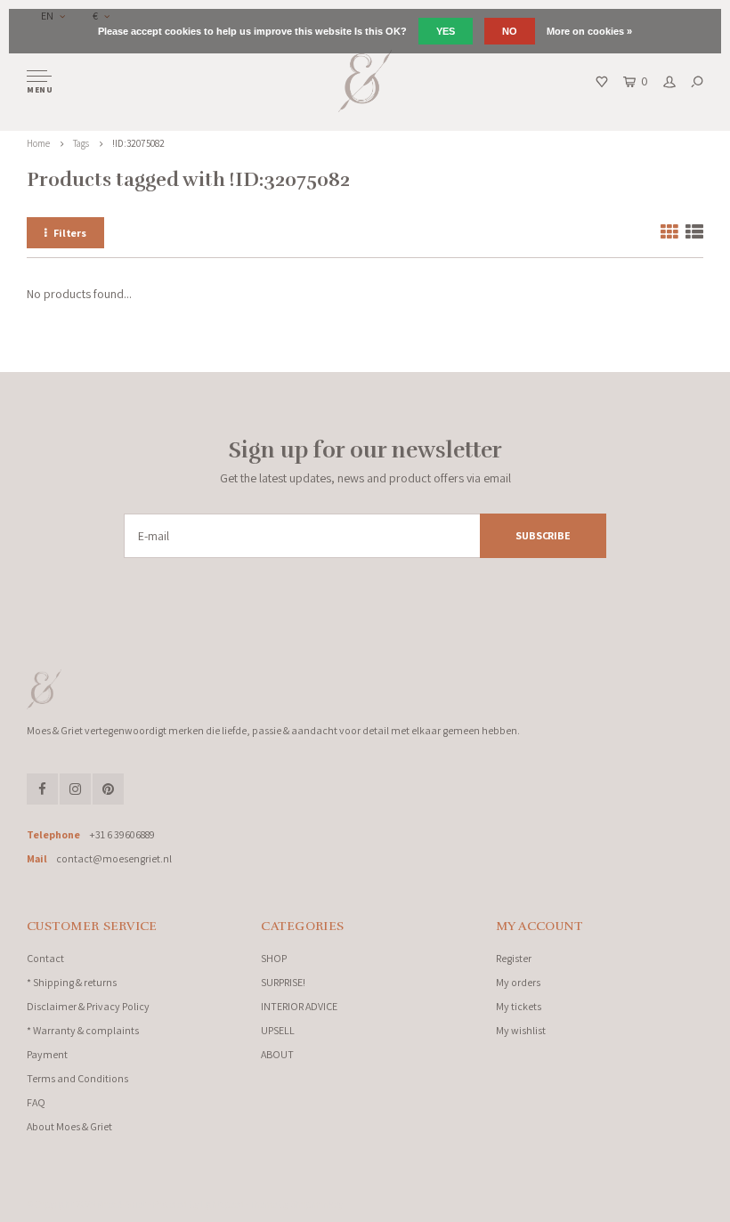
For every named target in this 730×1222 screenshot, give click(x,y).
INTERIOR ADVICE (299, 1006)
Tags (81, 143)
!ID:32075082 (138, 143)
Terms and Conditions (77, 1078)
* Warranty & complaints (83, 1030)
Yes (445, 31)
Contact (45, 958)
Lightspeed (222, 1204)
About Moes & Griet (69, 1126)
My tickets (518, 1006)
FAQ (36, 1102)
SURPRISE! (283, 982)
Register (513, 958)
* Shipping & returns (72, 982)
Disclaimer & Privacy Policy (88, 1006)
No (509, 31)
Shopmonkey (316, 1204)
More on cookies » (589, 31)
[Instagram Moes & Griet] (75, 789)
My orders (518, 982)
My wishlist (521, 1030)
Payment (47, 1054)
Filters (69, 232)
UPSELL (278, 1030)
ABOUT (277, 1054)
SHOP (274, 958)
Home (38, 143)
